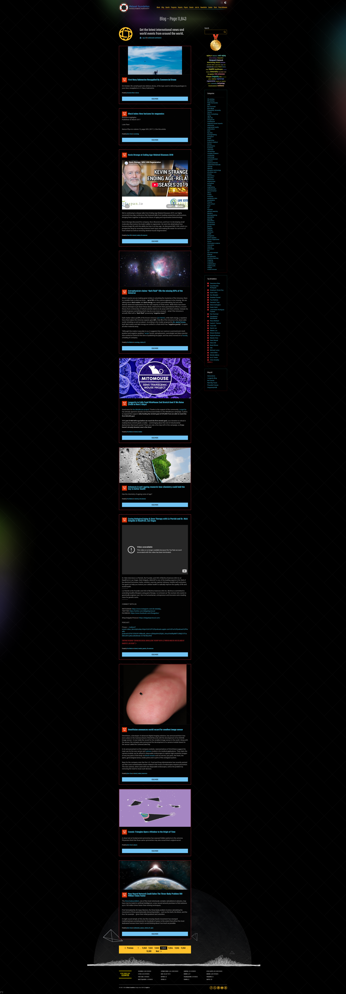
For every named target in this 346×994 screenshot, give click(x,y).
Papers (186, 7)
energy (209, 185)
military (209, 267)
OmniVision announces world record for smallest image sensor (155, 730)
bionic (209, 138)
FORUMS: (186, 979)
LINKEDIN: (186, 971)
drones (137, 93)
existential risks (210, 67)
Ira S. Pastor (214, 357)
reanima (214, 79)
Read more (155, 98)
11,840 (144, 948)
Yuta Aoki (213, 326)
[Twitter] (214, 987)
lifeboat (209, 254)
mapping (210, 260)
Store (215, 7)
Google (207, 69)
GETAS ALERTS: (210, 971)
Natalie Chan (214, 338)
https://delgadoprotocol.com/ (149, 618)
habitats (210, 228)
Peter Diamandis (212, 103)
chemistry (136, 499)
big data (210, 133)
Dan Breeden (214, 295)
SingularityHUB (212, 387)
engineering (211, 187)
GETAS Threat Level (125, 974)
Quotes (210, 7)
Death (224, 64)
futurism (224, 67)
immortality (214, 72)
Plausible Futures (212, 385)
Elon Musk (210, 108)
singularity (224, 81)
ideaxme (208, 72)
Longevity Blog (212, 378)
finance (209, 202)
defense (209, 168)
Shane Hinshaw (215, 333)
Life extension (219, 74)
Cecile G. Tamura (215, 323)
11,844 (170, 948)
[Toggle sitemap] (222, 2)
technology (221, 83)
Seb (211, 348)
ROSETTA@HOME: (142, 979)
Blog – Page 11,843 (173, 19)
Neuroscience (224, 77)
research (217, 81)
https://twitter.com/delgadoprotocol (142, 611)
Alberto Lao (213, 330)
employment (211, 181)
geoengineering (212, 215)
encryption (210, 183)
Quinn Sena (129, 134)
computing (210, 155)
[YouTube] (222, 987)
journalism (210, 249)
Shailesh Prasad (215, 297)
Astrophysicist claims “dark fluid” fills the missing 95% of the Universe (155, 292)
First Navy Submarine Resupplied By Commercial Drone (152, 80)
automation (211, 129)
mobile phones (212, 269)
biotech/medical (136, 235)
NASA (220, 77)
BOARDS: (209, 974)
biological (210, 136)
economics (210, 176)
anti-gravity (210, 120)
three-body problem (132, 901)
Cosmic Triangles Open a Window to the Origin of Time (151, 832)
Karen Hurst (214, 307)
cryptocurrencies (212, 163)
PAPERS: (163, 979)
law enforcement (212, 252)
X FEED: (139, 974)
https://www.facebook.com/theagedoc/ (145, 613)
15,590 (149, 951)
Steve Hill (129, 235)
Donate (191, 7)
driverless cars (211, 172)
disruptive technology (214, 170)
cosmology (136, 134)
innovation (210, 245)
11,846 (183, 948)
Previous (130, 948)
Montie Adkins (214, 355)
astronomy (210, 125)
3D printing (210, 99)
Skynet (209, 112)
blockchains (211, 146)
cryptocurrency (218, 65)
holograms (210, 236)
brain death (209, 65)
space (152, 928)
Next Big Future (212, 383)
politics (209, 79)
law (208, 251)
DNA (208, 105)
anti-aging (222, 56)
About (158, 7)
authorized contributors (154, 37)
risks (220, 81)
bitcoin (218, 63)
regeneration (211, 81)
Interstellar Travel (222, 72)
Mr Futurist (210, 380)
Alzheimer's (215, 56)
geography (210, 217)
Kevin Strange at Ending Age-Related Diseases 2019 (150, 155)
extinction (216, 67)
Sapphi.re (147, 988)
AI (211, 56)
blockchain (222, 62)
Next (157, 951)
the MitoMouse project (141, 409)
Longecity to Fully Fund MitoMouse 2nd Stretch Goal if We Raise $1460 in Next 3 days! (156, 403)
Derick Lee (213, 328)
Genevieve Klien (130, 93)
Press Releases (222, 7)
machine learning (212, 258)
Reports (180, 7)
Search (225, 32)
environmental (211, 191)
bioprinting (210, 140)
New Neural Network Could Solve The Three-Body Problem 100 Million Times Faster (155, 895)
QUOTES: (208, 979)
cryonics (210, 161)
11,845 (177, 948)
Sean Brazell (214, 340)
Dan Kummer (214, 314)
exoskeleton (211, 200)
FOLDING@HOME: (188, 977)
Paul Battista (130, 342)
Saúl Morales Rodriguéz (214, 287)
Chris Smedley (214, 360)
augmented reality (213, 127)
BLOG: (162, 974)
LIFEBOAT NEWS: (164, 971)
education (210, 178)
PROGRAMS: (209, 977)
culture (222, 64)
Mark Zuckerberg (212, 114)
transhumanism (212, 86)
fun (208, 208)
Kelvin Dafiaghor (215, 305)
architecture (211, 121)
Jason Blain (214, 352)
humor (209, 241)
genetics (145, 648)
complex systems (212, 153)
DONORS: (186, 974)
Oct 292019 (124, 80)
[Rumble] (225, 987)
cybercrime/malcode (213, 165)
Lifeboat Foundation (130, 988)
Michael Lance (214, 350)
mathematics (137, 928)
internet (209, 247)
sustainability (214, 83)
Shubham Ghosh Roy (217, 290)
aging (209, 56)
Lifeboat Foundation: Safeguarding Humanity (134, 7)
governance (211, 222)
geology (209, 219)
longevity (215, 77)
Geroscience (211, 376)
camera (148, 751)
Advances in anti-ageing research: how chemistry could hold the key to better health (156, 488)
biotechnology (211, 63)
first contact (211, 204)
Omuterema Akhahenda (214, 317)
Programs (174, 7)
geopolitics (210, 221)
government (211, 224)
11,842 (157, 948)
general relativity (212, 211)
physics (135, 845)
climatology (211, 151)
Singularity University (214, 110)
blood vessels (150, 755)
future (220, 67)
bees (208, 131)
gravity (209, 226)
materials (210, 262)
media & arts (211, 266)
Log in (144, 37)
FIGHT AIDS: (141, 977)
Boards (168, 7)
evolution (210, 196)
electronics (144, 773)
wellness (220, 86)
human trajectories (213, 239)
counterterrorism (212, 159)
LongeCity (182, 409)
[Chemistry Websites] (216, 43)
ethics (209, 193)
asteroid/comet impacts (215, 123)
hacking (209, 230)
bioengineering (212, 135)
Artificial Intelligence (213, 58)
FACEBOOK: (140, 971)
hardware (210, 232)
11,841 (150, 948)
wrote (147, 333)
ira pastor (211, 74)
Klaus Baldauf (214, 321)
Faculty (184, 335)
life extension (144, 235)
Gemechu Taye (214, 302)
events (209, 194)
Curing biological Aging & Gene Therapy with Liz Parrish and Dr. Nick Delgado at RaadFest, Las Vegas (158, 520)
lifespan (209, 77)
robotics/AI (143, 342)
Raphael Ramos (215, 335)
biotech (220, 60)
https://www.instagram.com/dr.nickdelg (146, 609)
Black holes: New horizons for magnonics (146, 114)
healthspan (219, 69)
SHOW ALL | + (210, 362)
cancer (213, 65)
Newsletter (203, 7)
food (208, 206)
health (211, 69)
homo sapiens (211, 238)
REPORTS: (163, 977)
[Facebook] (211, 987)
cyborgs (209, 166)
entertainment (211, 189)
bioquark (213, 60)
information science (213, 243)
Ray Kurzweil (211, 106)
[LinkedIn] (218, 987)
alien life (210, 118)
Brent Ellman (214, 345)
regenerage (220, 79)
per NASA (161, 318)
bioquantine (220, 58)
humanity (225, 69)
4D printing (210, 101)
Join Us (197, 7)
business (210, 148)
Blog (162, 7)
